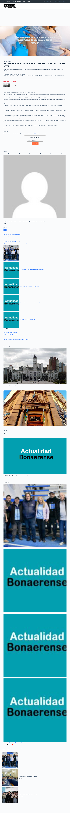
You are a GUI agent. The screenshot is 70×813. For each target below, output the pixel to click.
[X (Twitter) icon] (5, 223)
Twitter (8, 127)
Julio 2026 (5, 433)
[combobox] (13, 228)
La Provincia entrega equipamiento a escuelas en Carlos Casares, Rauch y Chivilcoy (16, 243)
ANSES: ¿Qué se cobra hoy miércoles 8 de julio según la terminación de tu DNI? (16, 475)
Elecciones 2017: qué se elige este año (27, 319)
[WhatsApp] (40, 153)
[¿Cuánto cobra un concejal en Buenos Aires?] (35, 408)
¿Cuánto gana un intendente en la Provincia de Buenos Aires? (13, 385)
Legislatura (14, 1)
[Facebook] (9, 153)
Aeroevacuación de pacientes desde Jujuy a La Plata (12, 241)
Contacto (28, 1)
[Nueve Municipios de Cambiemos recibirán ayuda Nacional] (35, 710)
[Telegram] (51, 153)
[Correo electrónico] (61, 153)
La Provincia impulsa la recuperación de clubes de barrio (12, 234)
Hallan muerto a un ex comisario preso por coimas (29, 286)
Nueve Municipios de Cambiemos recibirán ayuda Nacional (31, 302)
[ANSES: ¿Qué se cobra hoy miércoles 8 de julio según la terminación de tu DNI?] (35, 456)
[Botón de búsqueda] (5, 230)
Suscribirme (35, 143)
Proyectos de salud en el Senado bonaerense (10, 236)
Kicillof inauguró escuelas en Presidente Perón (11, 239)
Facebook (5, 127)
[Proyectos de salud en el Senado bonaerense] (10, 777)
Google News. (44, 133)
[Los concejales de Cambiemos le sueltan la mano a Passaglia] (11, 269)
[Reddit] (29, 153)
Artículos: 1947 (6, 224)
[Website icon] (4, 223)
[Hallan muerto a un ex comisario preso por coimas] (11, 286)
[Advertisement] (35, 17)
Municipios (19, 1)
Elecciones (8, 1)
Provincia (23, 1)
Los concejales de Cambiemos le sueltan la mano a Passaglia (32, 269)
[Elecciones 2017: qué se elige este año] (11, 319)
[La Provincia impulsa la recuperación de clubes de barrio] (11, 253)
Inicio (4, 1)
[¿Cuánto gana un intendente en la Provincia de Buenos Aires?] (35, 366)
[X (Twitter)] (19, 153)
